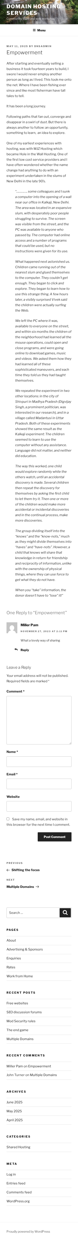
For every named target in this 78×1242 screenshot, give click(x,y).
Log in (11, 1174)
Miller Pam (29, 625)
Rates (10, 967)
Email (12, 774)
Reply (25, 650)
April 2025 (14, 1120)
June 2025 (14, 1102)
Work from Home (19, 976)
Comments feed (19, 1192)
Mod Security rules (21, 1021)
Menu (41, 30)
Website (13, 797)
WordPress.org (18, 1201)
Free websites (17, 1003)
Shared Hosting (18, 1147)
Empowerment (39, 1066)
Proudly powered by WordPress (28, 1231)
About (11, 940)
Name (12, 752)
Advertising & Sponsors (24, 949)
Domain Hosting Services (33, 9)
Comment (15, 691)
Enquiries (13, 958)
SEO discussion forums (24, 1012)
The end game (17, 1030)
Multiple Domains (20, 1039)
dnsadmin (43, 46)
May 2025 (14, 1111)
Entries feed (15, 1183)
